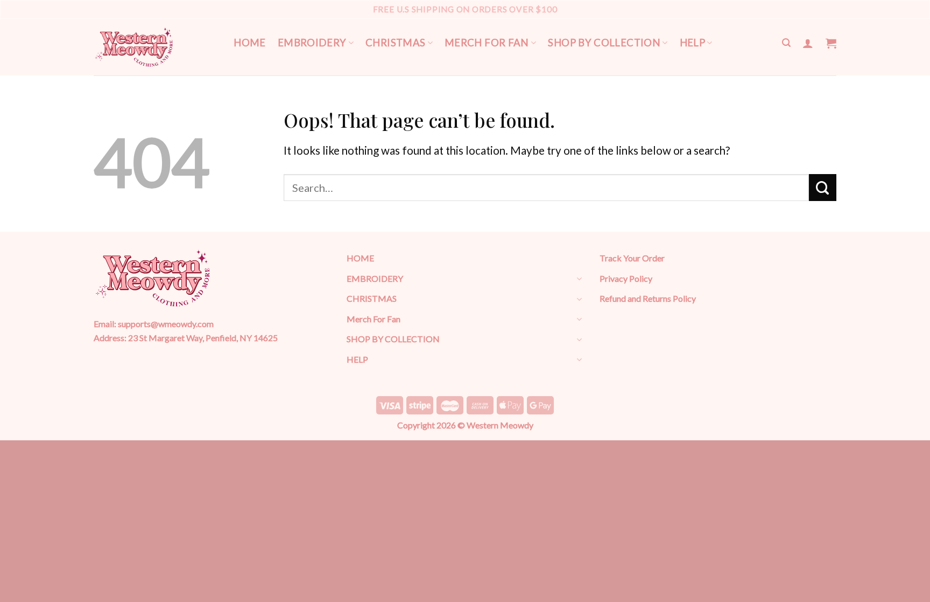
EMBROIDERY (312, 43)
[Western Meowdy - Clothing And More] (134, 47)
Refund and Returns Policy (648, 298)
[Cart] (831, 43)
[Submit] (822, 187)
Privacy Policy (626, 278)
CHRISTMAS (395, 43)
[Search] (786, 42)
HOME (250, 43)
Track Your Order (632, 258)
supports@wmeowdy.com (166, 324)
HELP (693, 43)
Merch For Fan (487, 43)
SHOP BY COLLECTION (604, 43)
